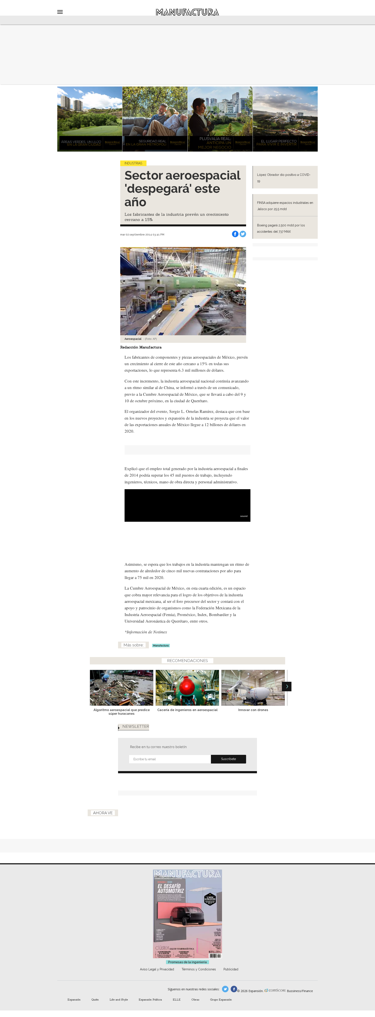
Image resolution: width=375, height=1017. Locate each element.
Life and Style (119, 999)
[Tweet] (243, 234)
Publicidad (231, 969)
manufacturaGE (225, 989)
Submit (228, 759)
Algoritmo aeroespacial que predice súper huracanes (122, 711)
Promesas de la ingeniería (187, 962)
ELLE (177, 999)
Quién (95, 999)
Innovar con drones (253, 710)
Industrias (133, 163)
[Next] (286, 686)
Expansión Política (150, 999)
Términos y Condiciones (199, 969)
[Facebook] (235, 234)
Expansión (74, 999)
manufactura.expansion (234, 989)
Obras (195, 999)
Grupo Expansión (221, 999)
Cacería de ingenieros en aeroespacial (187, 710)
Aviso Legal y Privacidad (157, 969)
